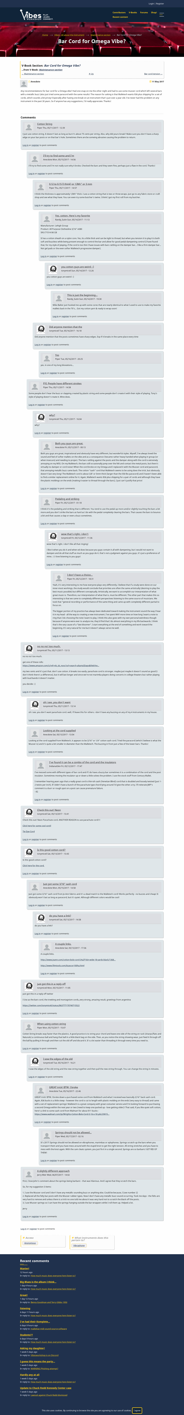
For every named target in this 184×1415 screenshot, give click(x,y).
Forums (144, 12)
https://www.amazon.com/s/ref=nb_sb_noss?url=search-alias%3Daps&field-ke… (61, 665)
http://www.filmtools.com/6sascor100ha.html (62, 965)
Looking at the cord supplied (59, 730)
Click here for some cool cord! (37, 825)
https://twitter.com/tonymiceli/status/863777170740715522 (51, 1005)
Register (160, 3)
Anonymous (30, 1243)
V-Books (133, 12)
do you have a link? (60, 915)
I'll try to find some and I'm (58, 155)
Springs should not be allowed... (73, 1132)
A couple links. (63, 944)
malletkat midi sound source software (49, 1328)
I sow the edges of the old (58, 1059)
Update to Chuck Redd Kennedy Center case (45, 1388)
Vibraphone (79, 1245)
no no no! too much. (48, 646)
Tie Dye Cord (29, 831)
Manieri (24, 1268)
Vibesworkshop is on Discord (44, 1355)
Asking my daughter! (32, 1348)
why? (52, 415)
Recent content (120, 17)
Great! (24, 1295)
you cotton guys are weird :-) (77, 266)
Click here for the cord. (33, 865)
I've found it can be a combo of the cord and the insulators (82, 762)
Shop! (154, 12)
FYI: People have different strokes (62, 383)
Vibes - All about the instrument (69, 35)
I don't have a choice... (80, 574)
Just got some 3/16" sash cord (60, 884)
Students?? (26, 1335)
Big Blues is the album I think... (38, 1282)
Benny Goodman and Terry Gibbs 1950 (49, 1302)
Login (151, 3)
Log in (25, 145)
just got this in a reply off (51, 984)
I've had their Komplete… (35, 1321)
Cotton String (44, 124)
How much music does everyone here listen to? (53, 1275)
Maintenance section (101, 35)
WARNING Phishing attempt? (44, 1368)
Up (91, 73)
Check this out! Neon (49, 810)
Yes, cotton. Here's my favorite (72, 215)
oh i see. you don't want (56, 702)
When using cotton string (51, 1023)
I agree (137, 1410)
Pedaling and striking (67, 499)
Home (45, 35)
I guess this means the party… (37, 1361)
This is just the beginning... (82, 295)
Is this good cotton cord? (51, 849)
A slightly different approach (53, 1171)
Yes (57, 355)
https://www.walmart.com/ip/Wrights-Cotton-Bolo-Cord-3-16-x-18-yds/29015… (72, 1114)
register (35, 145)
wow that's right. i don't (74, 534)
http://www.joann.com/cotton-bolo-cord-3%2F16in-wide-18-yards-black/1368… (78, 959)
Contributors (119, 12)
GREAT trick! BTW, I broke (63, 1087)
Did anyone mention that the (65, 326)
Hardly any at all (29, 1374)
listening (25, 1308)
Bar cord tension (153, 73)
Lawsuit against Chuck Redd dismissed (49, 1395)
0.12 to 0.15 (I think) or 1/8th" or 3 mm (70, 184)
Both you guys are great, (69, 443)
